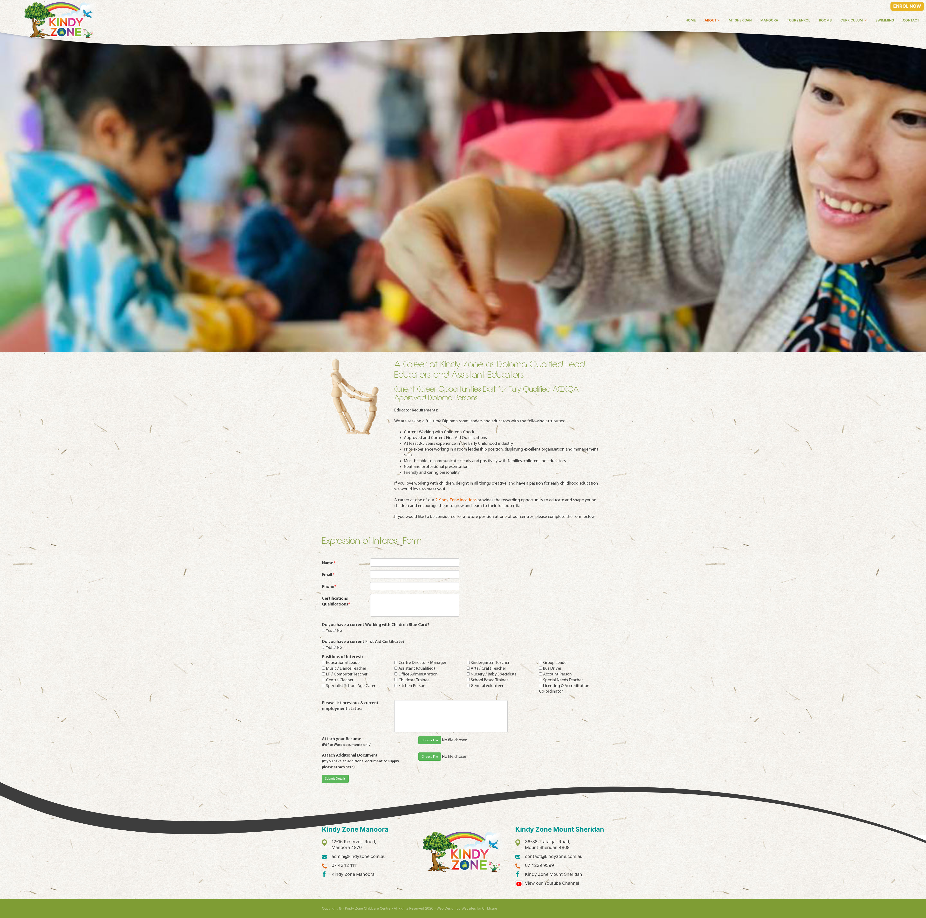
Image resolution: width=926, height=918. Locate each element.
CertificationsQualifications (336, 601)
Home (691, 20)
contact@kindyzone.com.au (553, 856)
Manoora (769, 20)
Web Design (446, 908)
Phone (329, 586)
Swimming (884, 20)
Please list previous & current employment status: (350, 705)
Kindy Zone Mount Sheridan (553, 874)
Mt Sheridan (740, 20)
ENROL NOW (907, 6)
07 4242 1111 (345, 865)
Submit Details (335, 779)
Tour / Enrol (798, 20)
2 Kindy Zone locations (456, 500)
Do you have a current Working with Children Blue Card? (375, 624)
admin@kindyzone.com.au (359, 856)
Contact (911, 20)
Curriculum (851, 20)
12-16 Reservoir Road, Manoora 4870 (354, 844)
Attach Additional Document (361, 761)
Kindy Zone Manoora (353, 874)
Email (328, 574)
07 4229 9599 (539, 865)
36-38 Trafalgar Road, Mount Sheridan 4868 (547, 844)
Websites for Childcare (479, 908)
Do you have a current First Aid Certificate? (363, 641)
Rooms (825, 20)
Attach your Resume (347, 741)
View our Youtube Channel (552, 883)
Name (328, 562)
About (710, 20)
